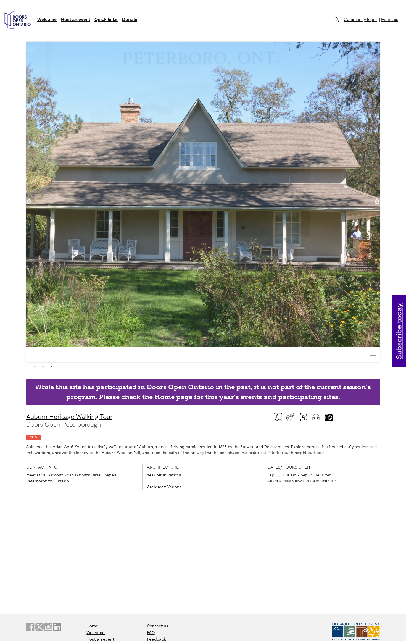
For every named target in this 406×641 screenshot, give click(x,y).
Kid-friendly (303, 417)
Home (92, 626)
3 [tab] (51, 366)
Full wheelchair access (278, 417)
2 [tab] (43, 366)
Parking (316, 417)
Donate (129, 19)
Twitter (39, 627)
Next (377, 202)
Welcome (47, 19)
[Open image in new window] (375, 355)
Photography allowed (329, 417)
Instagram (48, 627)
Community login (360, 19)
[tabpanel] (203, 202)
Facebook (30, 627)
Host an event (75, 19)
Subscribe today (399, 331)
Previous (29, 202)
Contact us (157, 626)
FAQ (151, 632)
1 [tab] (35, 366)
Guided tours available (290, 417)
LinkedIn (57, 627)
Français (389, 19)
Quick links (106, 19)
